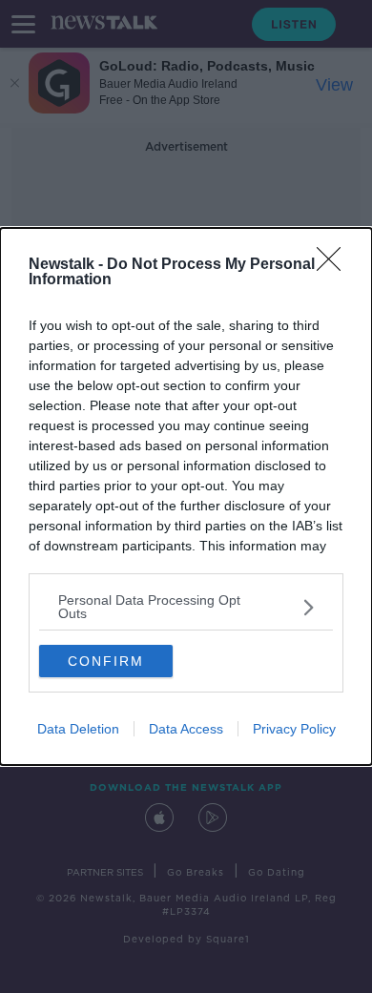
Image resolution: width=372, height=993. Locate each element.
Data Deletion (78, 728)
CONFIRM (106, 661)
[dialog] (186, 496)
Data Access (186, 728)
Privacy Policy (294, 728)
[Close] (335, 265)
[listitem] (186, 606)
